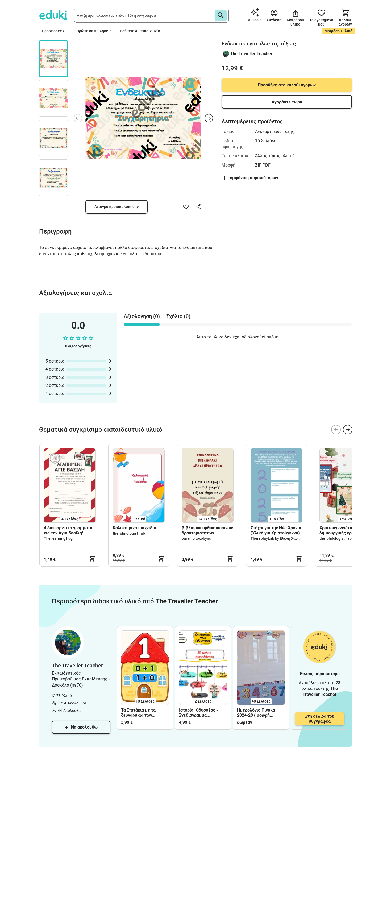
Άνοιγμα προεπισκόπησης (116, 207)
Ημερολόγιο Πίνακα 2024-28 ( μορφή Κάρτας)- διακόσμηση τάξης (257, 713)
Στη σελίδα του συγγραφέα (319, 719)
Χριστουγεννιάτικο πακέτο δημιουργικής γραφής (345, 530)
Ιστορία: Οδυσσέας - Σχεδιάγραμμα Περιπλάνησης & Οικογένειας (198, 713)
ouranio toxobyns (196, 538)
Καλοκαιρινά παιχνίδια (134, 527)
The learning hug (58, 538)
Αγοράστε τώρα (287, 102)
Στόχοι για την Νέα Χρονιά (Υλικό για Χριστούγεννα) (276, 530)
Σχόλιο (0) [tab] (178, 316)
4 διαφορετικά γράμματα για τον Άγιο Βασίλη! (68, 530)
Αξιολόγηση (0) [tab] (142, 316)
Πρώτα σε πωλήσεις (93, 31)
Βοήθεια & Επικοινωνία (140, 31)
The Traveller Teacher (251, 53)
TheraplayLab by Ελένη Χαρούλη (278, 538)
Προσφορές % (53, 31)
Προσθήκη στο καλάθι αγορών (287, 85)
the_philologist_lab (129, 533)
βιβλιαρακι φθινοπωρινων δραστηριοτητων (207, 530)
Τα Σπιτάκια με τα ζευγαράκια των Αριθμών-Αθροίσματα (142, 713)
